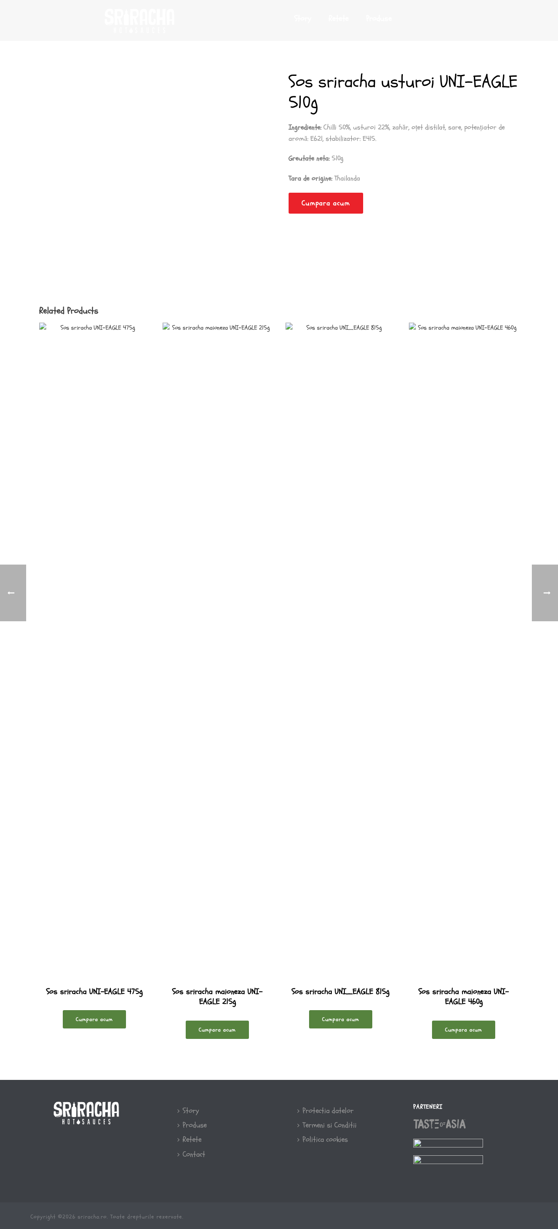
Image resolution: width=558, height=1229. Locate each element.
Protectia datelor (328, 1111)
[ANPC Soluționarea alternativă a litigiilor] (448, 1146)
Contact (194, 1154)
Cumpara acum (326, 203)
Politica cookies (325, 1139)
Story (302, 18)
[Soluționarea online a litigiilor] (448, 1163)
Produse (379, 18)
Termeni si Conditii (330, 1125)
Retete (339, 18)
